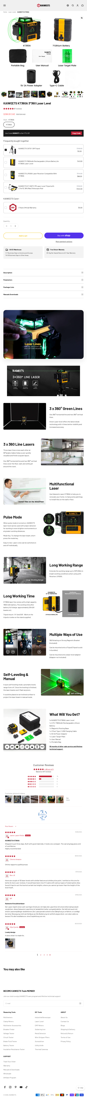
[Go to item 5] (19, 95)
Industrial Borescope (43, 1017)
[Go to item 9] (49, 94)
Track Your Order (9, 1062)
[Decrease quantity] (7, 226)
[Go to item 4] (11, 94)
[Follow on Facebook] (4, 1087)
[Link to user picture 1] (10, 943)
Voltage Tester (8, 1033)
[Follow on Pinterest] (15, 1087)
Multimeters (7, 1017)
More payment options (64, 241)
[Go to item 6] (26, 94)
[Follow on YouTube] (21, 1087)
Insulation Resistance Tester (14, 1049)
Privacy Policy (66, 1041)
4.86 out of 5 (48, 769)
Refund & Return (67, 1033)
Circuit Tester (8, 1037)
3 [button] (44, 955)
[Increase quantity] (15, 226)
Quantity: (6, 221)
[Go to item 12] (72, 94)
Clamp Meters (8, 1021)
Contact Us (65, 1021)
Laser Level (39, 1021)
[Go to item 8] (42, 94)
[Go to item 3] (3, 94)
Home (5, 12)
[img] (10, 832)
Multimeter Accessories (12, 1025)
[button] (8, 109)
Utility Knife (39, 1045)
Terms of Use (65, 1037)
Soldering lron (40, 1029)
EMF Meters (39, 1025)
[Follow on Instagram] (10, 1087)
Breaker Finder (9, 1029)
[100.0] (42, 814)
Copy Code (76, 133)
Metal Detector (40, 1033)
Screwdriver (39, 1041)
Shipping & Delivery (68, 1029)
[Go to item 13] (80, 94)
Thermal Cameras (41, 1049)
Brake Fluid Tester (10, 1041)
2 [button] (40, 955)
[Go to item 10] (57, 94)
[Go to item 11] (65, 94)
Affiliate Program (9, 1078)
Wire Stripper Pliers (42, 1037)
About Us (64, 1017)
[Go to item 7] (34, 94)
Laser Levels (12, 12)
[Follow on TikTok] (26, 1087)
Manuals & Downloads (11, 1070)
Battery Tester (8, 1045)
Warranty (6, 1066)
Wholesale (7, 1074)
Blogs (63, 1025)
